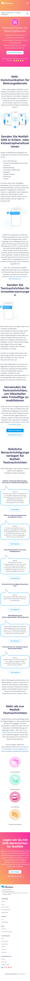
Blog (2, 938)
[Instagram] (6, 967)
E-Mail (24, 747)
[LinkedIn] (2, 967)
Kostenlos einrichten (15, 53)
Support (3, 959)
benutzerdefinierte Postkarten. (19, 751)
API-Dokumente (4, 941)
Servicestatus (4, 961)
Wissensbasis (4, 952)
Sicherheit (3, 946)
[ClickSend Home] (7, 886)
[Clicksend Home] (7, 3)
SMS (2, 919)
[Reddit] (8, 967)
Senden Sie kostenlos (15, 430)
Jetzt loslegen (15, 872)
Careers (3, 904)
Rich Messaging (4, 922)
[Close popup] (27, 13)
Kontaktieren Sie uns (15, 435)
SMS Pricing (3, 929)
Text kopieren (15, 509)
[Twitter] (11, 967)
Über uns (3, 901)
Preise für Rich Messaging (6, 931)
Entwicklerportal (4, 944)
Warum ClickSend (5, 907)
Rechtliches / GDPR (5, 964)
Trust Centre (4, 949)
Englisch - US (13, 12)
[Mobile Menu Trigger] (28, 3)
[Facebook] (4, 967)
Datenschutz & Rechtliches (11, 974)
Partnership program (5, 909)
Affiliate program (4, 912)
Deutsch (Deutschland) (7, 889)
